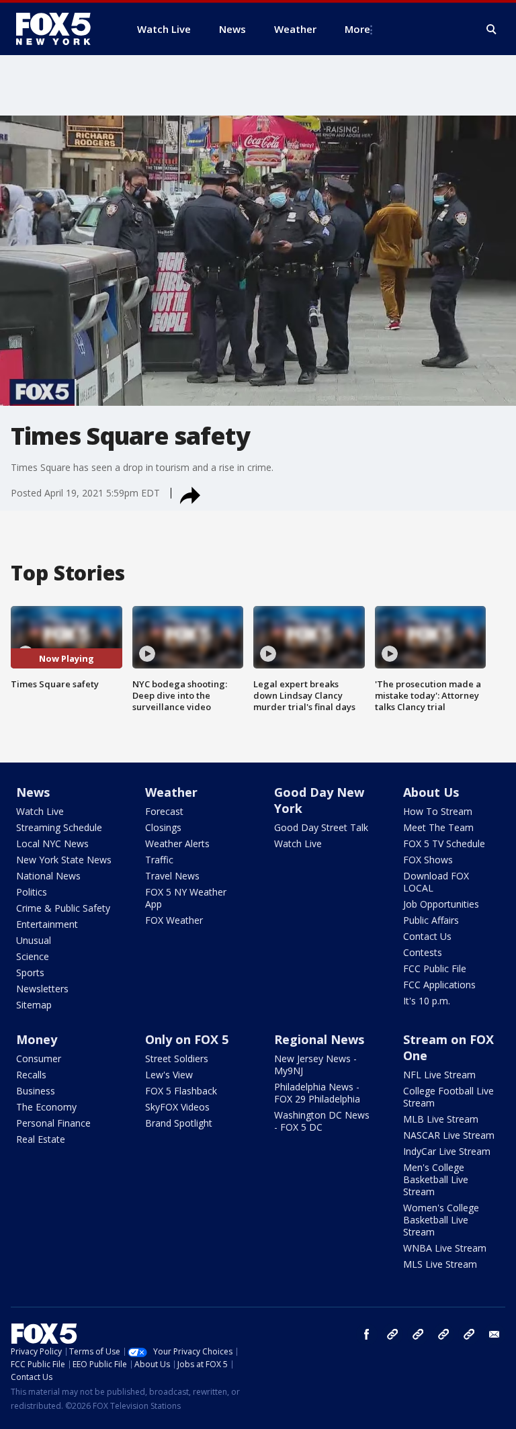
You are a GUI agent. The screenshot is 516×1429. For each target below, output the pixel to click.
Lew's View (169, 1074)
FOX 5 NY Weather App (185, 897)
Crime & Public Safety (63, 908)
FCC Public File (434, 968)
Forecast (164, 811)
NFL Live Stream (439, 1074)
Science (32, 956)
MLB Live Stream (440, 1119)
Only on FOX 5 (186, 1039)
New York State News (64, 859)
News (33, 792)
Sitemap (34, 1004)
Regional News (319, 1039)
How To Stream (437, 811)
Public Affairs (431, 920)
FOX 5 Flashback (181, 1090)
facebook (367, 1334)
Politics (31, 891)
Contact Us (427, 936)
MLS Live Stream (440, 1264)
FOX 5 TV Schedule (444, 843)
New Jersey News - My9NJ (315, 1064)
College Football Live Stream (448, 1096)
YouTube (443, 1334)
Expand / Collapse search (492, 29)
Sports (30, 972)
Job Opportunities (441, 904)
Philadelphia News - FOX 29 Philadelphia (317, 1092)
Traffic (159, 859)
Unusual (33, 940)
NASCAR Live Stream (448, 1135)
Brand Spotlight (178, 1123)
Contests (422, 952)
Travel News (172, 875)
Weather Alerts (177, 843)
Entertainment (47, 924)
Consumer (38, 1058)
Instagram (392, 1334)
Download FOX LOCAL (436, 881)
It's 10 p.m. (426, 1000)
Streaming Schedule (59, 827)
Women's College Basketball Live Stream (441, 1219)
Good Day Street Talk (321, 827)
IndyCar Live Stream (446, 1151)
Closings (163, 827)
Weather (171, 792)
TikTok (418, 1334)
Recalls (31, 1074)
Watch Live (40, 811)
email (494, 1334)
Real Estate (40, 1139)
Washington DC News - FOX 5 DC (322, 1121)
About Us (431, 792)
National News (48, 875)
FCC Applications (439, 984)
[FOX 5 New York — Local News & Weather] (60, 29)
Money (36, 1039)
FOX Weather (174, 920)
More (357, 29)
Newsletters (42, 988)
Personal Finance (53, 1123)
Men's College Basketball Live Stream (435, 1179)
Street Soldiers (176, 1058)
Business (35, 1090)
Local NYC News (52, 843)
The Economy (46, 1106)
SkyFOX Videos (177, 1106)
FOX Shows (428, 859)
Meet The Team (438, 827)
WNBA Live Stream (444, 1248)
